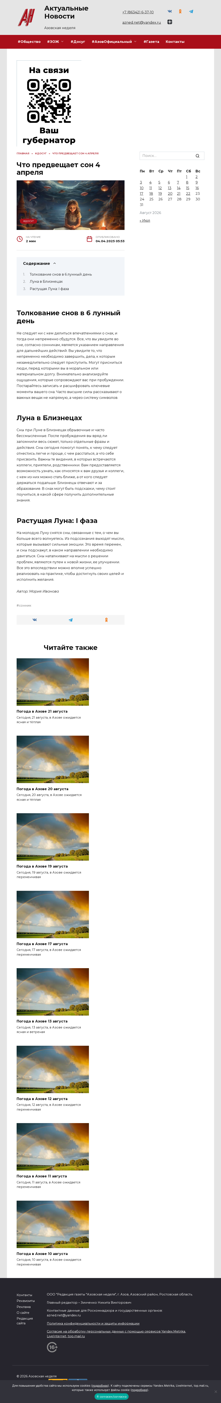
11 (150, 188)
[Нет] (215, 1391)
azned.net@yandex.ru (141, 22)
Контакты (175, 42)
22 (188, 194)
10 (142, 188)
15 (187, 188)
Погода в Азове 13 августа (42, 1021)
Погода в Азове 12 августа (42, 1099)
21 (178, 194)
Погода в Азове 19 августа (42, 866)
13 (169, 188)
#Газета (151, 42)
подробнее (100, 1385)
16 (197, 188)
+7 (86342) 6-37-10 (138, 12)
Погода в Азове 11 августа (42, 1176)
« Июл (145, 220)
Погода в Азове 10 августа (42, 1254)
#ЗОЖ (53, 42)
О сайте (23, 1313)
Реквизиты (26, 1301)
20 (170, 194)
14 (178, 188)
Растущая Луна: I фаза (49, 289)
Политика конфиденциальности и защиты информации (93, 1323)
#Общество (29, 42)
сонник (25, 605)
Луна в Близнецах (46, 281)
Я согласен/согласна (111, 1396)
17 (141, 194)
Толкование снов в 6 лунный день (61, 274)
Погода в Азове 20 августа (42, 789)
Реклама (24, 1307)
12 (160, 188)
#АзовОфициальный (112, 42)
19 (160, 194)
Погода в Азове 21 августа (42, 711)
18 (151, 194)
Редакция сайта (25, 1321)
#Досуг (78, 42)
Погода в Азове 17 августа (42, 944)
